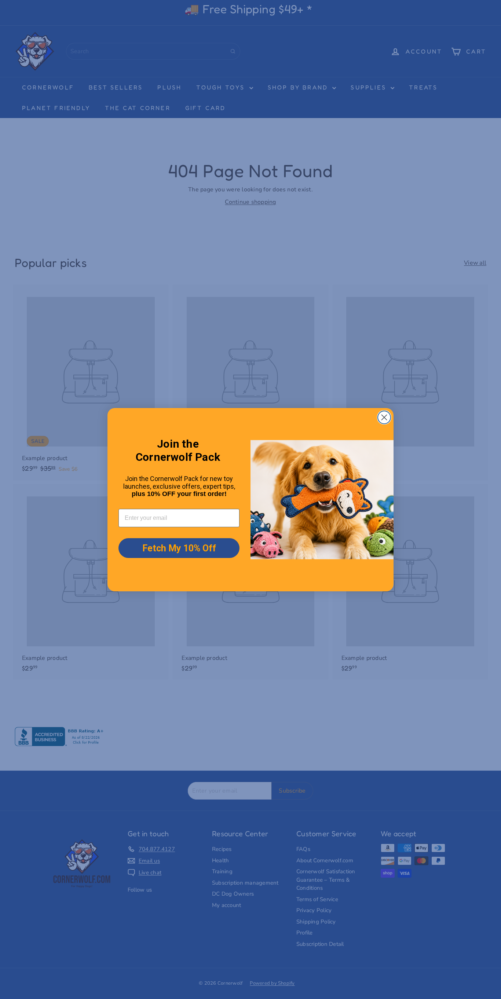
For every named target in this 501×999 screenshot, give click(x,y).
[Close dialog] (384, 417)
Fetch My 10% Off (179, 548)
